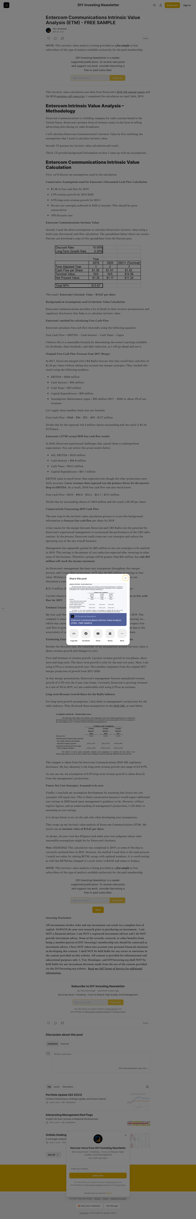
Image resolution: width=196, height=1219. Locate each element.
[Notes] (110, 633)
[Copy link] (73, 633)
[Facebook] (86, 633)
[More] (122, 633)
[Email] (98, 633)
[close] (125, 578)
